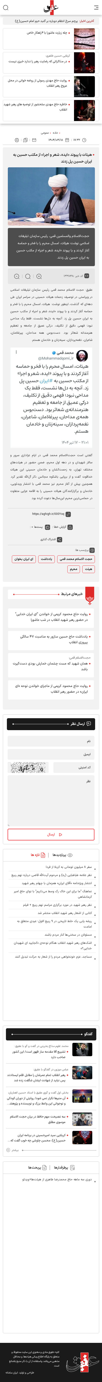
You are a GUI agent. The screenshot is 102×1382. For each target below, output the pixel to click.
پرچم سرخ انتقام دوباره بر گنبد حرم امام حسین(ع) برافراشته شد (46, 21)
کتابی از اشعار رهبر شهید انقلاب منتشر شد (65, 913)
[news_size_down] (17, 276)
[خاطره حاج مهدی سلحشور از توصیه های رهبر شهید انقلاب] (84, 110)
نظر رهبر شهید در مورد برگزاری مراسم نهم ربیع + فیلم (57, 905)
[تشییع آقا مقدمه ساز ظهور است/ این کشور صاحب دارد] (82, 1052)
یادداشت (46, 559)
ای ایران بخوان (23, 559)
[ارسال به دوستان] (34, 140)
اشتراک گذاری (48, 539)
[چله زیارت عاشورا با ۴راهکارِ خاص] (84, 38)
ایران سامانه (12, 1373)
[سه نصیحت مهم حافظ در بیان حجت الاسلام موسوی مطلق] (82, 1119)
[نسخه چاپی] (16, 140)
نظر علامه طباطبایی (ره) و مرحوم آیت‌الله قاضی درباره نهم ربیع (51, 875)
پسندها (38, 527)
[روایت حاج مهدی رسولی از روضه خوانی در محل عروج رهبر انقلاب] (84, 86)
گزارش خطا (60, 527)
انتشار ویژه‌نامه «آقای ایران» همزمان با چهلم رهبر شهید (57, 883)
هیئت (88, 569)
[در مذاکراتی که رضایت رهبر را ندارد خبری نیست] (84, 62)
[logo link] (51, 7)
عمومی (45, 133)
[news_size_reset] (28, 276)
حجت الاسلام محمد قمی (76, 559)
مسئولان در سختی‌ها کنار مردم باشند (68, 935)
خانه (55, 133)
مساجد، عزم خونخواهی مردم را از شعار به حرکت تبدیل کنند (53, 957)
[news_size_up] (39, 276)
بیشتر (15, 1150)
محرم (73, 569)
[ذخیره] (25, 140)
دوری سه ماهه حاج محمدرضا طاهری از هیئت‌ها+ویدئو (57, 1179)
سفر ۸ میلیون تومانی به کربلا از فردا (69, 867)
